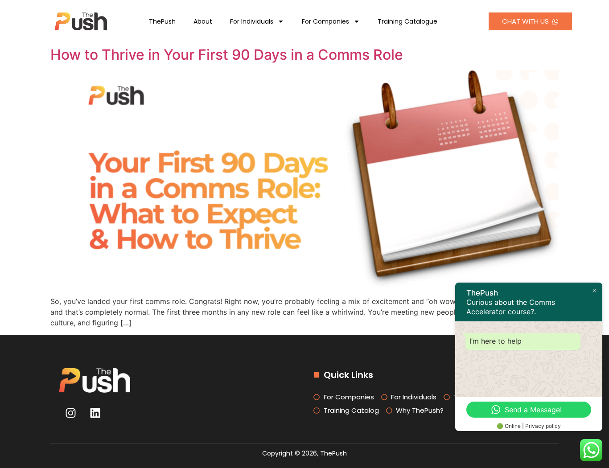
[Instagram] (70, 413)
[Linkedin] (95, 413)
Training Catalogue (407, 21)
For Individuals (251, 21)
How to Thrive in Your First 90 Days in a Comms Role (226, 54)
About (202, 21)
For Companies (325, 21)
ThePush (162, 21)
